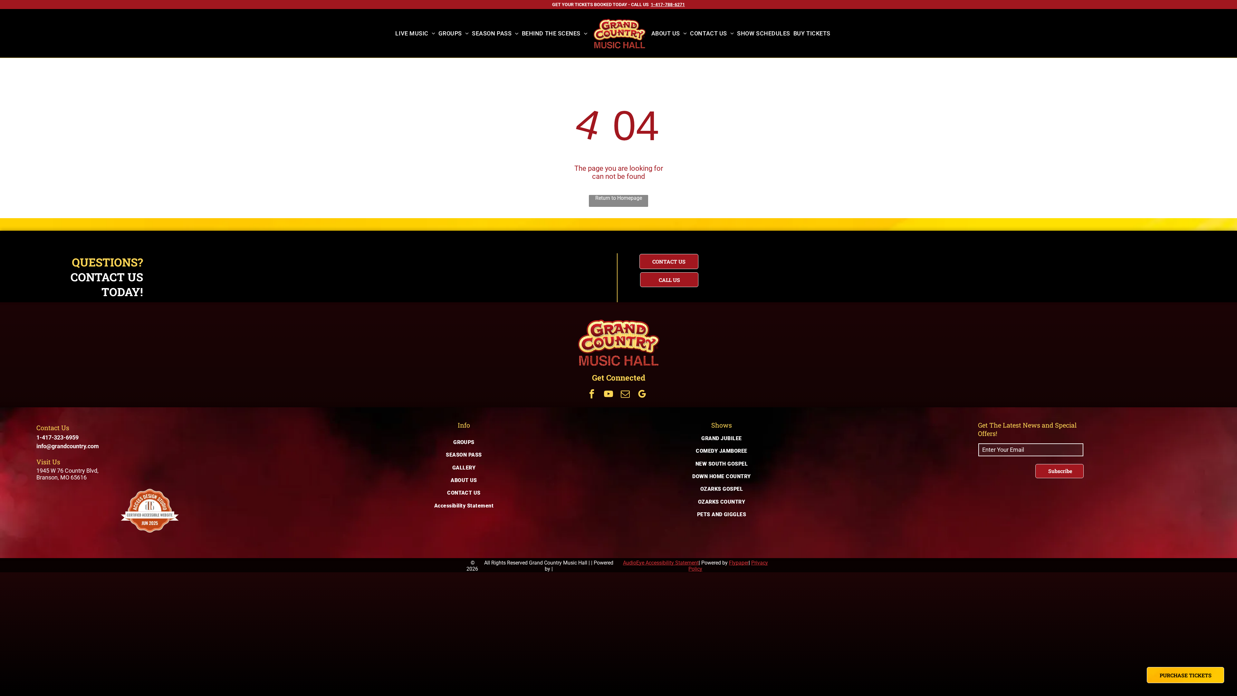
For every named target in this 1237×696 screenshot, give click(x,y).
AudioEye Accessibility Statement (661, 563)
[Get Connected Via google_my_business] (642, 394)
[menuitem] (415, 33)
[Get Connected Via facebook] (592, 394)
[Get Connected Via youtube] (608, 394)
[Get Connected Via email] (625, 394)
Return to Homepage (618, 198)
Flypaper (739, 563)
